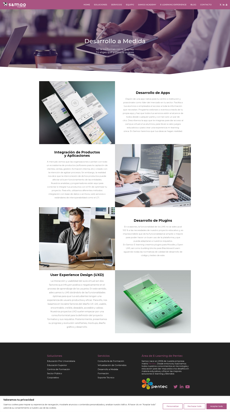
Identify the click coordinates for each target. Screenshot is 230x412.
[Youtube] (226, 4)
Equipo (130, 4)
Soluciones (100, 4)
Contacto (206, 4)
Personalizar (173, 406)
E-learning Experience (173, 4)
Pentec (178, 355)
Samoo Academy (147, 4)
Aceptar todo (216, 406)
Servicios (116, 4)
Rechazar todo (195, 406)
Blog (193, 4)
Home (87, 4)
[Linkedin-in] (182, 387)
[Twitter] (220, 4)
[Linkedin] (223, 4)
